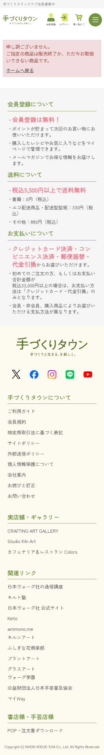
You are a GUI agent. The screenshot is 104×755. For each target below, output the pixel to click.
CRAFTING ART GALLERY (33, 530)
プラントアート (24, 658)
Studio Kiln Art (22, 541)
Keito (13, 618)
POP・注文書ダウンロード (35, 730)
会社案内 (17, 474)
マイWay (16, 698)
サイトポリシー (24, 442)
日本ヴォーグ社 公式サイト (36, 607)
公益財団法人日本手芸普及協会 (40, 687)
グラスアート (21, 668)
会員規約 (17, 421)
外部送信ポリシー (26, 453)
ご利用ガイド (21, 411)
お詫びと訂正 (21, 485)
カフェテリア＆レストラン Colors (42, 551)
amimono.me (20, 628)
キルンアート (21, 637)
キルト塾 (17, 597)
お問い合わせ (21, 495)
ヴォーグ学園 (21, 677)
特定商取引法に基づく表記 (35, 432)
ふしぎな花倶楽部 (26, 647)
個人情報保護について (31, 463)
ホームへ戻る (20, 70)
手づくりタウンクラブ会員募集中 (29, 3)
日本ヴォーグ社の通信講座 (35, 586)
